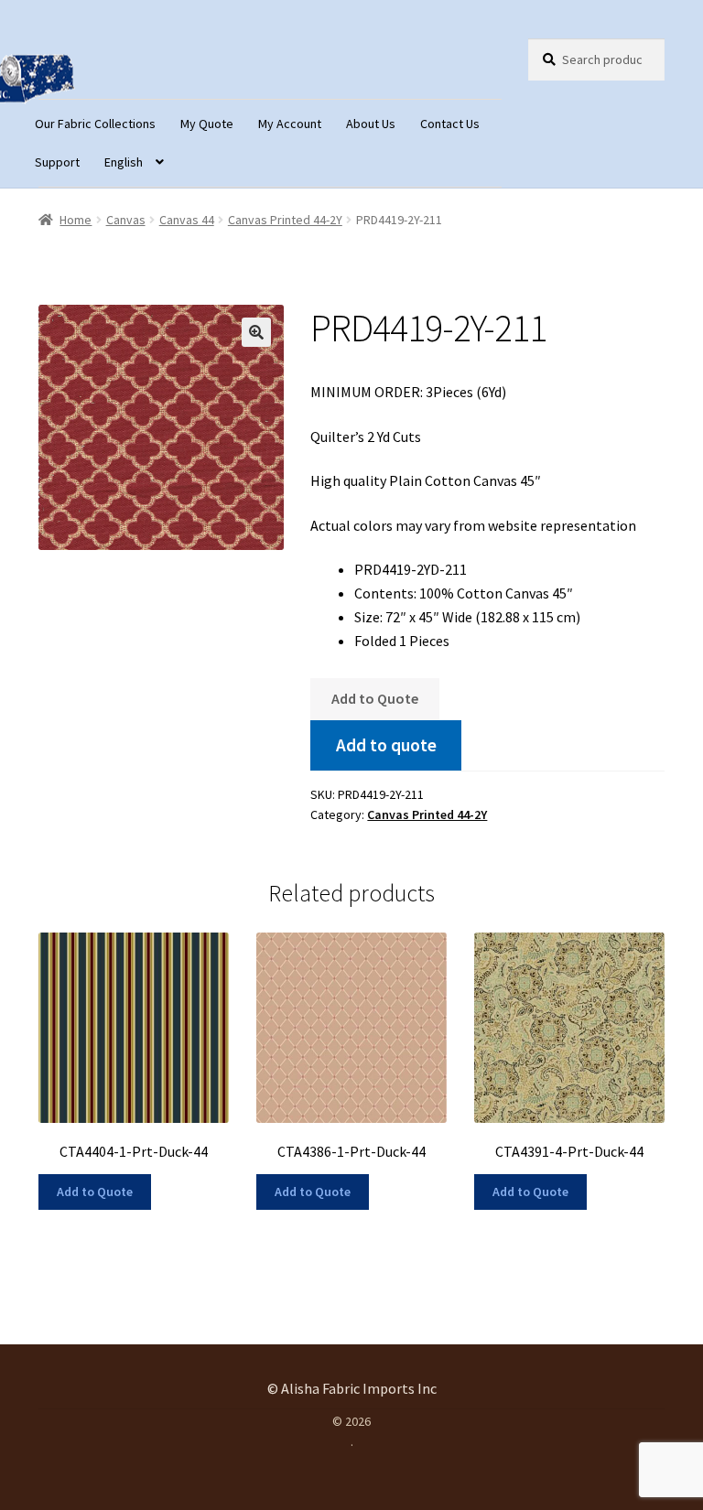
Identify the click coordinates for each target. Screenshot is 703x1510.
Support (57, 162)
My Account (289, 123)
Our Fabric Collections (95, 123)
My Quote (206, 123)
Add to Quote (374, 698)
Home (75, 219)
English (123, 162)
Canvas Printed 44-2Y (285, 219)
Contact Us (450, 123)
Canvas (126, 219)
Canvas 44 (186, 219)
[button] (256, 332)
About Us (370, 123)
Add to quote (386, 745)
